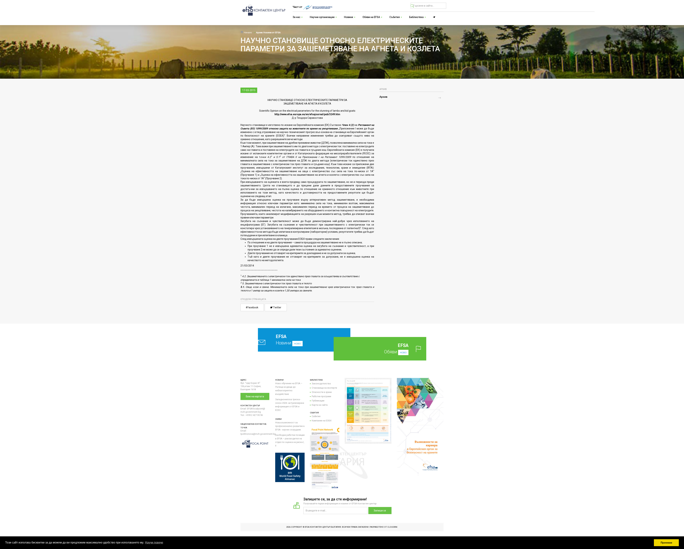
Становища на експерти (324, 387)
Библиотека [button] (416, 17)
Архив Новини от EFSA (268, 32)
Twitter (277, 307)
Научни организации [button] (322, 17)
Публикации (318, 400)
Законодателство (321, 383)
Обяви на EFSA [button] (371, 17)
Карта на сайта (320, 405)
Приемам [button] (666, 542)
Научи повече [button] (154, 542)
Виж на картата (255, 396)
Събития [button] (394, 17)
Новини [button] (349, 17)
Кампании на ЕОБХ (321, 420)
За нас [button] (297, 17)
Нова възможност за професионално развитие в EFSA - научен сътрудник (290, 426)
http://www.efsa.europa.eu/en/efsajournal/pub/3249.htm (307, 114)
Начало (247, 32)
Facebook (252, 307)
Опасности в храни (322, 392)
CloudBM (392, 527)
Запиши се (380, 510)
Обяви (396, 348)
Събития (316, 416)
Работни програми (321, 396)
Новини (288, 340)
